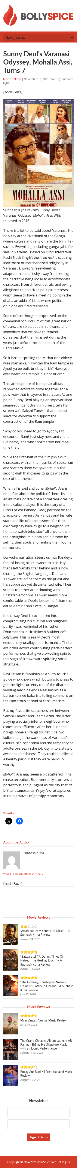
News (17, 79)
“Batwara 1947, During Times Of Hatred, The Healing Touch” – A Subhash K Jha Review (41, 960)
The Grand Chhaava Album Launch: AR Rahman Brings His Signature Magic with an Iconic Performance (46, 1044)
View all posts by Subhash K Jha (23, 874)
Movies (8, 79)
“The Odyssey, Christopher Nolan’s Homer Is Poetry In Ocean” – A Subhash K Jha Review (46, 986)
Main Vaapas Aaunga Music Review (43, 1020)
